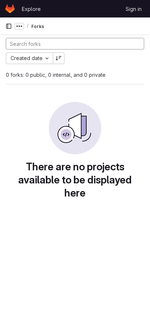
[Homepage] (10, 9)
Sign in (134, 9)
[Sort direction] (58, 58)
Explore (31, 9)
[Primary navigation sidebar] (9, 26)
